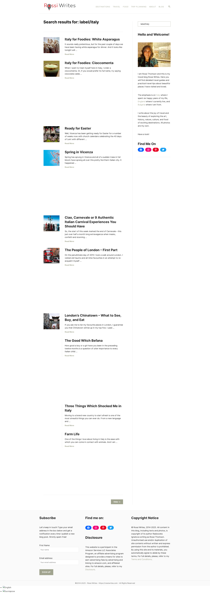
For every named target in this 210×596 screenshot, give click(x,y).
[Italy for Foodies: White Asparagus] (52, 45)
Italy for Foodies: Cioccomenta (89, 63)
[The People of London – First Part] (52, 256)
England (141, 101)
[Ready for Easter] (52, 134)
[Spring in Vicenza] (52, 158)
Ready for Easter (78, 128)
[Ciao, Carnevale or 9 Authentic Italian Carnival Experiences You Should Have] (52, 223)
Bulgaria (141, 104)
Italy (158, 95)
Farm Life (72, 434)
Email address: (46, 558)
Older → (117, 502)
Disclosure (90, 569)
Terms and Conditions (141, 559)
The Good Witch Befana (84, 340)
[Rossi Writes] (61, 6)
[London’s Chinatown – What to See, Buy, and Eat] (52, 321)
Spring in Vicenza (79, 152)
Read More (69, 54)
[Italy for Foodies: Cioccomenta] (52, 69)
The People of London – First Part (91, 250)
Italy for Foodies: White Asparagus (92, 39)
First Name (44, 545)
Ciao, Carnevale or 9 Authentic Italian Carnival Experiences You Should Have (90, 221)
